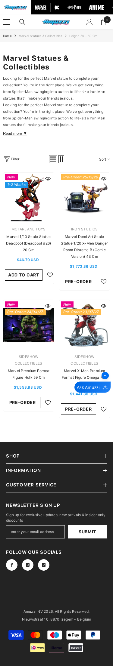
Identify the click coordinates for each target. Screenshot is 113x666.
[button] (53, 159)
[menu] (6, 22)
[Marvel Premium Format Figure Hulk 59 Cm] (28, 325)
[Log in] (89, 22)
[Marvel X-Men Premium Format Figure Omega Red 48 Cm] (84, 325)
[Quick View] (47, 178)
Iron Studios (84, 229)
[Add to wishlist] (50, 274)
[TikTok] (43, 565)
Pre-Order (78, 281)
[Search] (22, 22)
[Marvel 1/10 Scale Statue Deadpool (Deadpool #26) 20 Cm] (28, 198)
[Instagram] (27, 565)
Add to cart (23, 274)
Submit (87, 531)
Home (7, 36)
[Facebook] (11, 565)
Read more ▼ (15, 133)
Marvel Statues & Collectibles (40, 36)
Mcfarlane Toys (28, 229)
